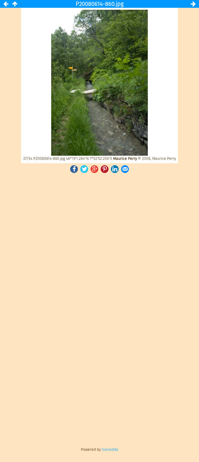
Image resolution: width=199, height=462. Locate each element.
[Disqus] (99, 241)
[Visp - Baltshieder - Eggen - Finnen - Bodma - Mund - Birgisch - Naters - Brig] (14, 4)
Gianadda (110, 449)
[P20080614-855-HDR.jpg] (6, 4)
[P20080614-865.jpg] (193, 4)
